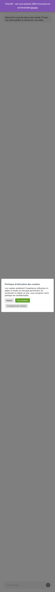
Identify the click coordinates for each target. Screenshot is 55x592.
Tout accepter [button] (22, 300)
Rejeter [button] (9, 300)
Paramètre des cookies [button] (16, 306)
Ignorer (34, 7)
